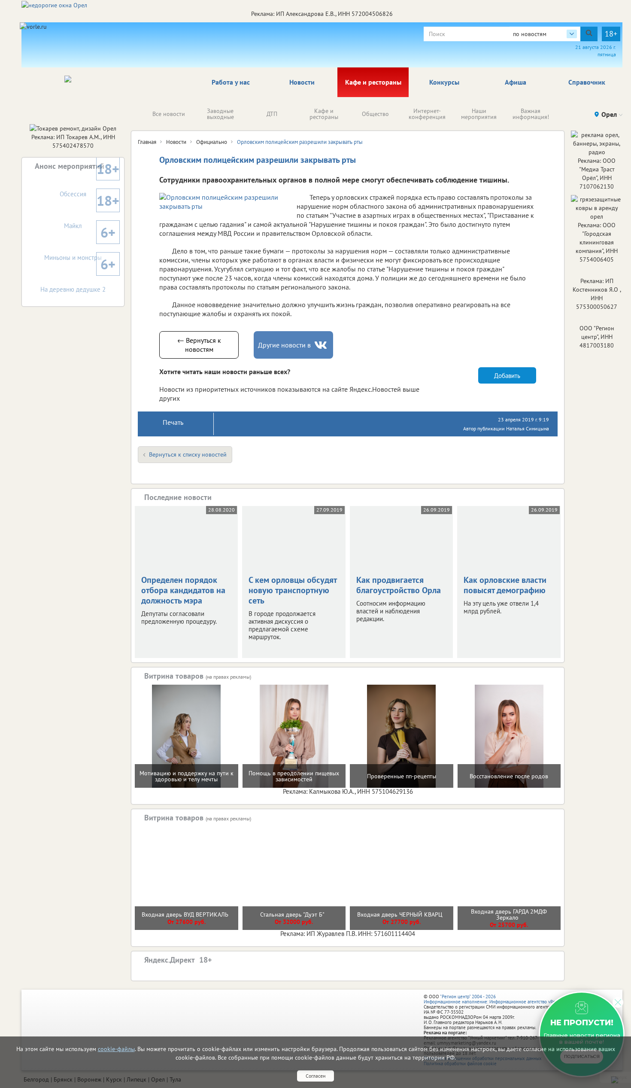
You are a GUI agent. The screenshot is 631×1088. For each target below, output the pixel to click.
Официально (211, 142)
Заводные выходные (220, 114)
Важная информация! (531, 114)
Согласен (315, 1076)
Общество (375, 114)
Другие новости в (284, 345)
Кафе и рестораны (373, 82)
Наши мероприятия (479, 114)
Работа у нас (231, 82)
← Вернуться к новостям (199, 345)
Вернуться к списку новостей (188, 454)
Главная (147, 142)
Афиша (515, 82)
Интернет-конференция (427, 114)
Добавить (507, 376)
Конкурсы (444, 82)
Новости (302, 82)
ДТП (272, 114)
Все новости (168, 114)
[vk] (321, 345)
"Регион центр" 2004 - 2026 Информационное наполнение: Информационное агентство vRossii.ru (495, 999)
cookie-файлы (116, 1049)
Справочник (586, 82)
